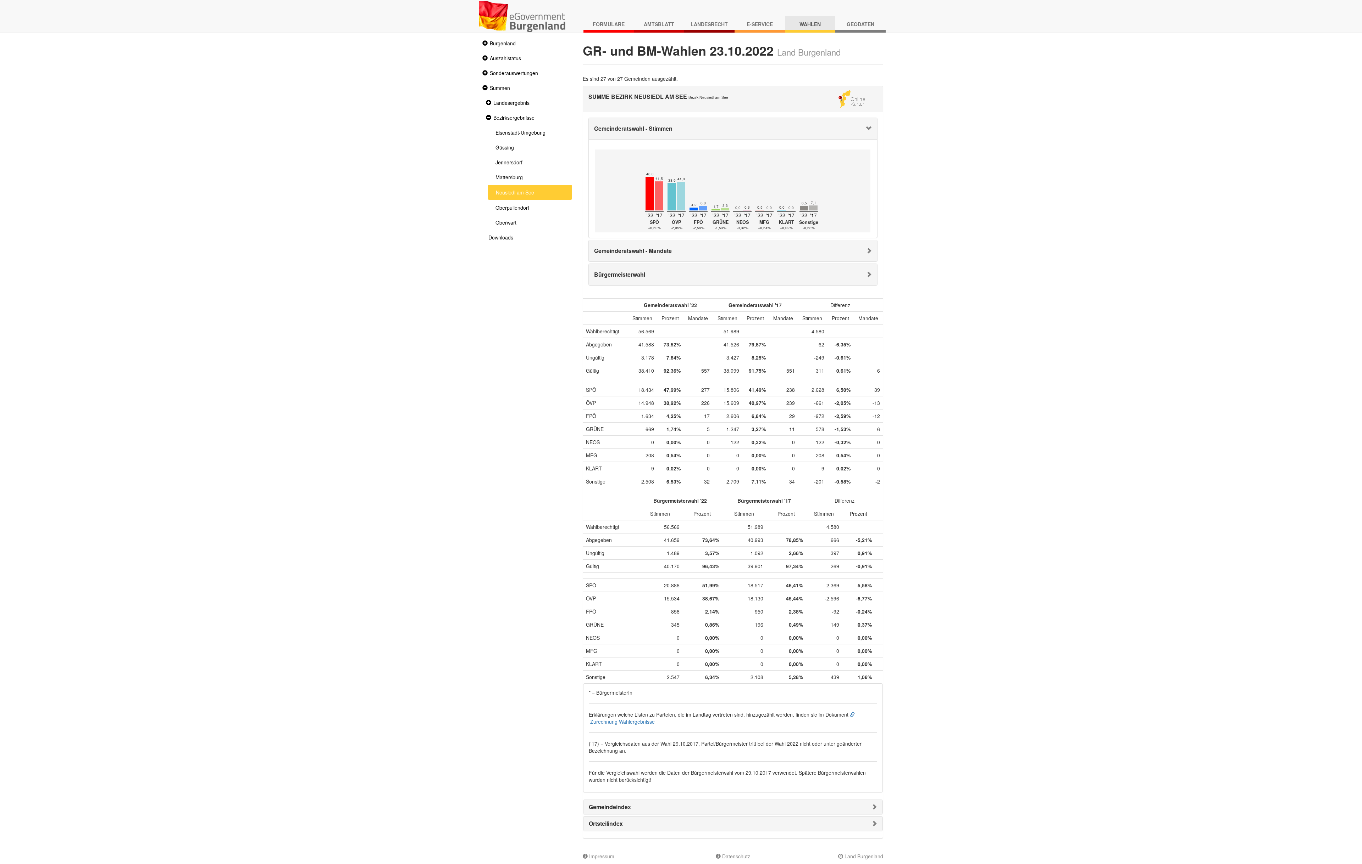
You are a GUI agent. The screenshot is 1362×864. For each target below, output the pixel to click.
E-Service (760, 24)
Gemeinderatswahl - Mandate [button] (633, 251)
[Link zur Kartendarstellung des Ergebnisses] (851, 98)
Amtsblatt (659, 24)
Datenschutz (735, 856)
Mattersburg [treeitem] (509, 177)
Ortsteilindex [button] (606, 823)
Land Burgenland (863, 856)
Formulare (609, 24)
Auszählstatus (505, 58)
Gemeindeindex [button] (610, 807)
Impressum (601, 856)
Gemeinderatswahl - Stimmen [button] (633, 128)
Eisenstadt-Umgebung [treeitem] (520, 132)
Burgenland (503, 43)
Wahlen (810, 24)
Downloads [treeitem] (500, 237)
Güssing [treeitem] (504, 147)
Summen (500, 87)
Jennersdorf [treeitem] (508, 162)
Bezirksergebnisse (514, 117)
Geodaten (860, 24)
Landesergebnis (511, 102)
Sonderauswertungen (514, 73)
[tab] (733, 128)
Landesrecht (709, 24)
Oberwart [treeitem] (505, 222)
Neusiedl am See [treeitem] (515, 192)
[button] (484, 43)
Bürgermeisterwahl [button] (619, 274)
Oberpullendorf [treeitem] (512, 207)
